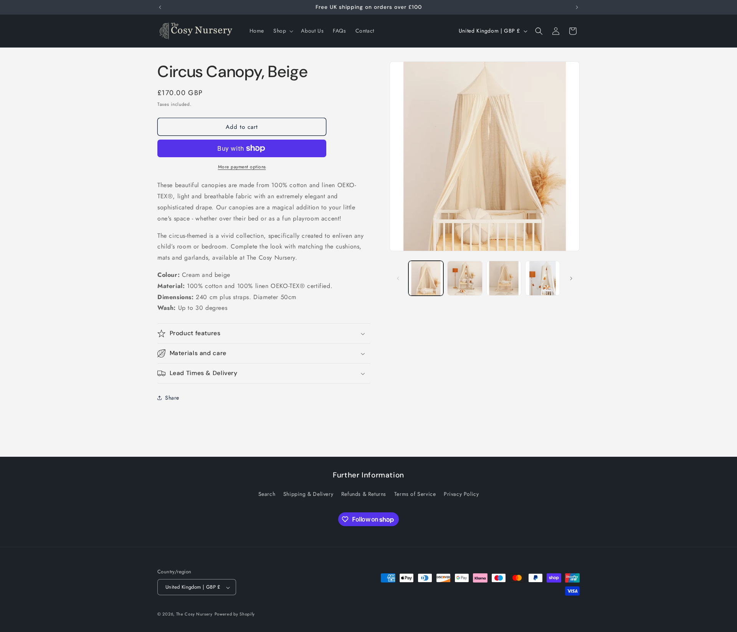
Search (267, 494)
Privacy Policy (461, 494)
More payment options (242, 166)
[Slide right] (571, 278)
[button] (282, 31)
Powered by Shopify (235, 614)
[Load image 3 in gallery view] (503, 278)
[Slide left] (398, 278)
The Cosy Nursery (194, 614)
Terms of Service (415, 494)
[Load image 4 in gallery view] (542, 278)
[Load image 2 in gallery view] (464, 278)
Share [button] (172, 398)
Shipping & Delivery (308, 494)
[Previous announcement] (160, 7)
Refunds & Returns (363, 494)
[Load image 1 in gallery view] (425, 278)
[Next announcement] (576, 7)
